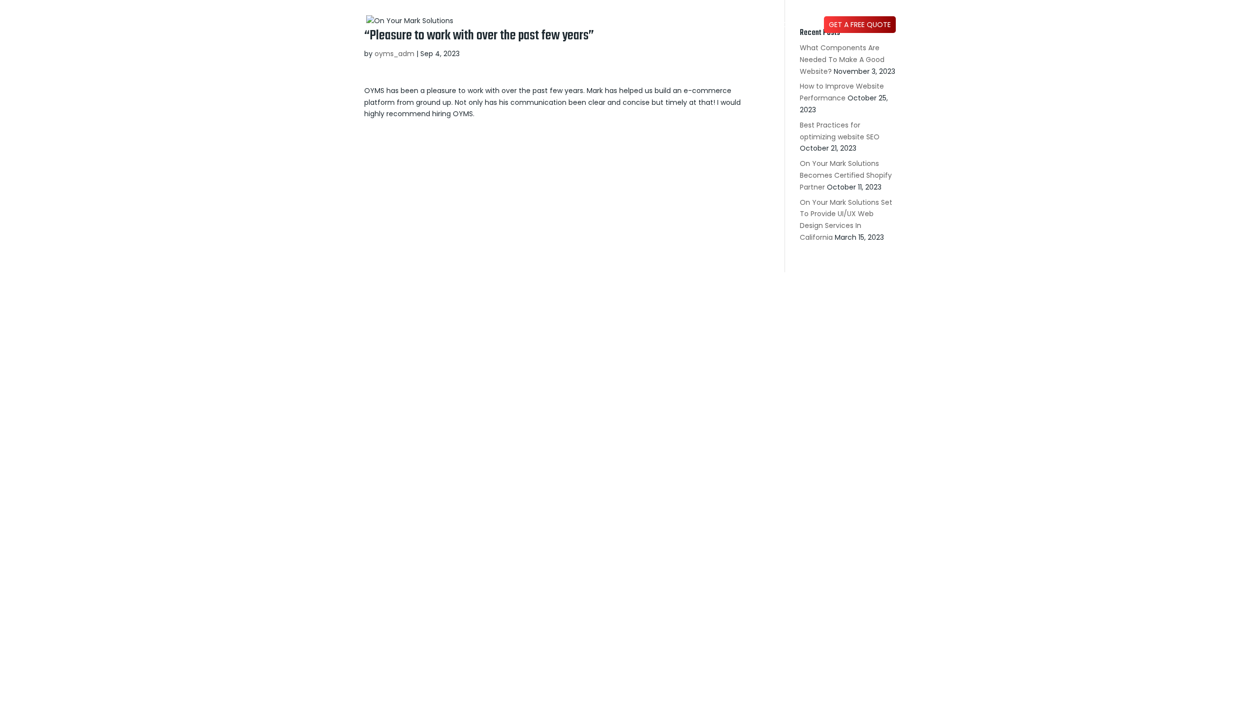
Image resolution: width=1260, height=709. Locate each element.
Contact (797, 25)
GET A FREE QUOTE (860, 25)
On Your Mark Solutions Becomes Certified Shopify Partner (846, 175)
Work (620, 25)
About (651, 25)
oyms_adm (394, 54)
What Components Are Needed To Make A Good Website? (842, 59)
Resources (752, 25)
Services (698, 25)
